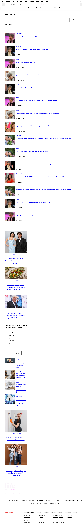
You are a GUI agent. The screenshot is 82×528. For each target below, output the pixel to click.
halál (17, 110)
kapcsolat (15, 254)
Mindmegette (8, 1)
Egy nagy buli (11, 335)
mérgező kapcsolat (15, 466)
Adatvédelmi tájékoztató (28, 500)
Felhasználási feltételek (44, 500)
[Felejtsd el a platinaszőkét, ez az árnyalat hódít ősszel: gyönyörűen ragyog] (10, 374)
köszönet (18, 212)
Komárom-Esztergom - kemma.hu (58, 517)
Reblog (42, 1)
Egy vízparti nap (11, 340)
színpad (17, 199)
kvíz (47, 7)
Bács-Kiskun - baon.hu (27, 515)
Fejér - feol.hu (41, 517)
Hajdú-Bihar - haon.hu (42, 520)
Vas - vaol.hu (70, 517)
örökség (18, 161)
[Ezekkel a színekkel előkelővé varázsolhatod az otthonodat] (16, 421)
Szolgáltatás (67, 512)
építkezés (18, 46)
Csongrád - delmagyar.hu (28, 522)
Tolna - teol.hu (70, 515)
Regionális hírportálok (29, 512)
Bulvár (60, 512)
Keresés (72, 19)
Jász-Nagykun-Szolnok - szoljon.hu (58, 515)
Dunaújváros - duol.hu (42, 515)
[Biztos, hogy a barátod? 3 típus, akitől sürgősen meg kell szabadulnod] (16, 454)
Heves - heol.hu (41, 522)
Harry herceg (39, 7)
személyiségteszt (56, 7)
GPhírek (37, 1)
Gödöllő (18, 97)
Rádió (75, 512)
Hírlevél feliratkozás (12, 500)
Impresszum (58, 500)
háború (18, 148)
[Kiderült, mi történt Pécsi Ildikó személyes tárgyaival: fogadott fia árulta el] (10, 203)
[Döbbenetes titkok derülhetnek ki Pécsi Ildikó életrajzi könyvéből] (10, 38)
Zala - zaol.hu (70, 520)
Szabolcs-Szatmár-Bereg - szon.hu (58, 522)
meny (17, 122)
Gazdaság (46, 512)
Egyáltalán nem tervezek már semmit (15, 343)
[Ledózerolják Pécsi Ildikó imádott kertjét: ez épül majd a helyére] (10, 51)
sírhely (18, 59)
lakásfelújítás (16, 433)
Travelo (26, 1)
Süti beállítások (70, 500)
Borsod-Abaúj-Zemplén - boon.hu (29, 520)
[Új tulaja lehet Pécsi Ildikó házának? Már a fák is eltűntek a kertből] (10, 76)
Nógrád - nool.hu (55, 518)
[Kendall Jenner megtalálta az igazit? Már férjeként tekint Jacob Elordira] (16, 242)
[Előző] (32, 228)
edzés (16, 309)
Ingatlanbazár (32, 1)
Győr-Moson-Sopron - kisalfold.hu (44, 518)
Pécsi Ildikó (19, 33)
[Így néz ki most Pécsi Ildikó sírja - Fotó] (10, 63)
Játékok (47, 1)
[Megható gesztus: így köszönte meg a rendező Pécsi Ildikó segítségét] (10, 216)
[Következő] (50, 228)
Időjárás (20, 4)
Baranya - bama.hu (27, 517)
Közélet (39, 512)
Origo (3, 1)
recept (16, 280)
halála (17, 186)
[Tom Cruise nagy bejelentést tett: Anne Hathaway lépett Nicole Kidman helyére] (10, 360)
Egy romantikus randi (12, 338)
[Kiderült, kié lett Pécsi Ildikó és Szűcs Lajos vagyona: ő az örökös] (10, 152)
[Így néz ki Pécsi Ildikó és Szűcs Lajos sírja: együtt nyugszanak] (10, 89)
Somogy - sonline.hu (56, 520)
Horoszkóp (13, 4)
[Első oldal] (29, 228)
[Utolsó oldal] (52, 228)
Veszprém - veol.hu (70, 518)
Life (13, 1)
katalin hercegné (26, 7)
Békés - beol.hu (26, 518)
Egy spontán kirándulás (13, 332)
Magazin (53, 512)
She (17, 1)
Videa (21, 1)
